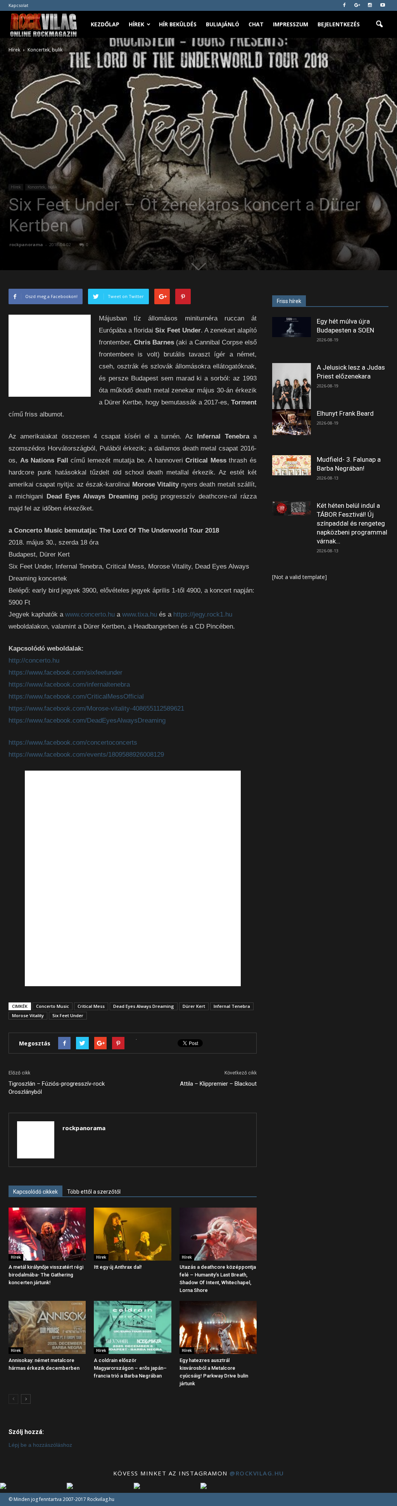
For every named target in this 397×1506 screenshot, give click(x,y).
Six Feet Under (67, 1015)
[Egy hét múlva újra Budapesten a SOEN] (291, 327)
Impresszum (290, 24)
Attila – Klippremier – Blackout (218, 1083)
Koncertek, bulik (42, 187)
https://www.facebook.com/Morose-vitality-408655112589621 (96, 708)
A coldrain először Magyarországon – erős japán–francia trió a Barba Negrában (130, 1368)
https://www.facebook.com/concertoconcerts (73, 742)
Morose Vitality (28, 1015)
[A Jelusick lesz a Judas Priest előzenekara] (291, 387)
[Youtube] (382, 5)
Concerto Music (52, 1006)
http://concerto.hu (34, 660)
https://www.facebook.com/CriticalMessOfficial (76, 696)
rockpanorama (26, 244)
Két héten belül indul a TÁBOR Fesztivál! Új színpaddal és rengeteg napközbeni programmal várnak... (352, 523)
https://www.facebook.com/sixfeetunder (66, 672)
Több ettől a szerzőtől (94, 1192)
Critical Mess (91, 1006)
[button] (379, 24)
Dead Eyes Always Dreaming (143, 1006)
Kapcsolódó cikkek (35, 1192)
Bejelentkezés (339, 24)
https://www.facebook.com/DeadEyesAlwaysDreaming (87, 720)
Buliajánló (222, 24)
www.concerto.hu (90, 614)
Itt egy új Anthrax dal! (118, 1267)
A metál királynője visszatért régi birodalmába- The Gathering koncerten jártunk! (46, 1274)
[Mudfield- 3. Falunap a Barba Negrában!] (291, 465)
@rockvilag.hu (257, 1473)
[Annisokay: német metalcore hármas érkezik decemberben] (47, 1327)
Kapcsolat (18, 5)
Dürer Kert (194, 1006)
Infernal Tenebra (232, 1006)
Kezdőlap (105, 24)
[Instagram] (370, 5)
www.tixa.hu (139, 614)
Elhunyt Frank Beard (345, 413)
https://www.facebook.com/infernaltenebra (69, 684)
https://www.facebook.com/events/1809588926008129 (86, 754)
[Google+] (357, 5)
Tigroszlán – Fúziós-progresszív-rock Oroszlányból (57, 1087)
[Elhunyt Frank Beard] (291, 422)
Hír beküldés (178, 24)
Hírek (136, 24)
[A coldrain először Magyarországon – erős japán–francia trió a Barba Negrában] (132, 1327)
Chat (256, 24)
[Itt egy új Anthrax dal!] (132, 1234)
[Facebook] (344, 5)
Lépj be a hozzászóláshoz (40, 1445)
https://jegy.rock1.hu (202, 614)
